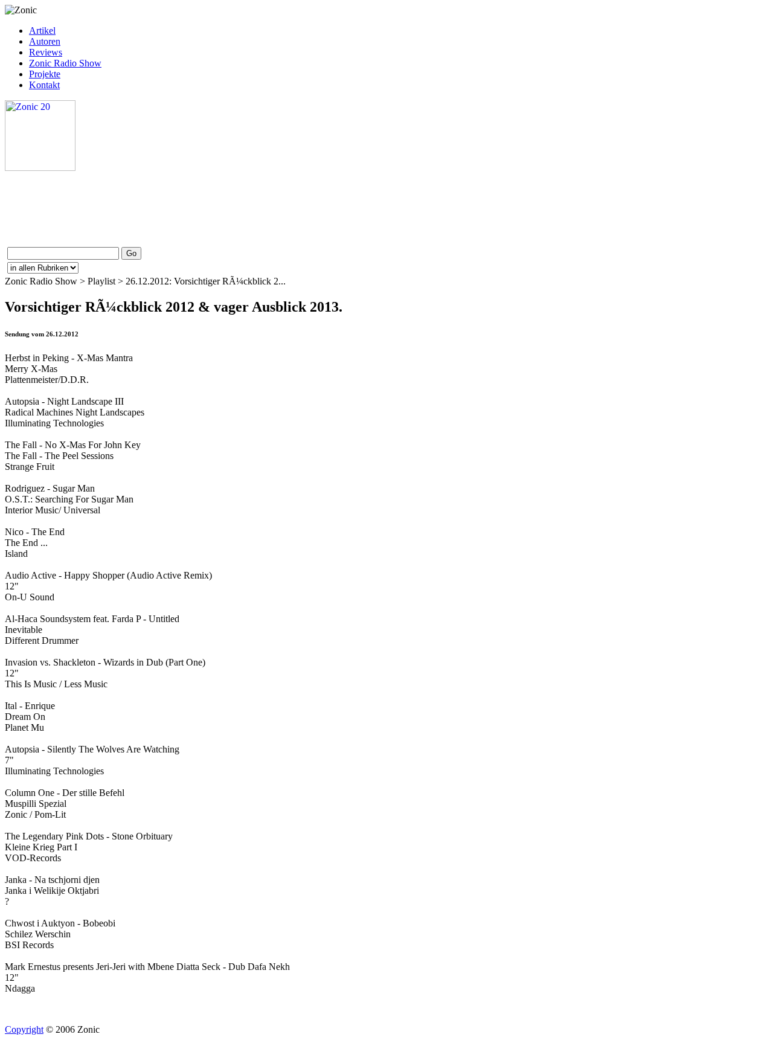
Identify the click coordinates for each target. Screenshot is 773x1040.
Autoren (44, 41)
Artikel (42, 30)
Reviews (45, 52)
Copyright (24, 1029)
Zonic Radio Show (65, 63)
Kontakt (44, 85)
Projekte (44, 74)
